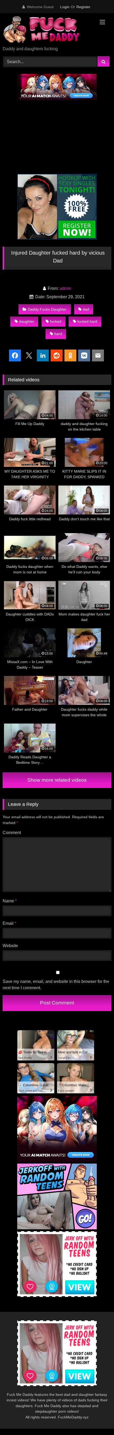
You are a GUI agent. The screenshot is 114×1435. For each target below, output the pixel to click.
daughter (26, 321)
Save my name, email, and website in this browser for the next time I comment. (56, 984)
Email (9, 923)
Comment (12, 832)
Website (10, 945)
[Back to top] (97, 1419)
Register (83, 7)
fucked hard (87, 321)
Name (10, 901)
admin (65, 288)
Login (64, 7)
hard (58, 334)
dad (86, 309)
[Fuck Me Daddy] (47, 30)
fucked (55, 321)
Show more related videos (57, 780)
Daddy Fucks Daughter (47, 309)
